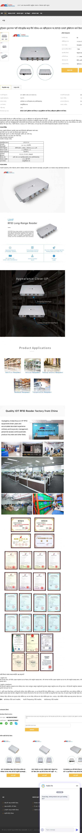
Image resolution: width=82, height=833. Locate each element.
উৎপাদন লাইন (37, 803)
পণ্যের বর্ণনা (16, 87)
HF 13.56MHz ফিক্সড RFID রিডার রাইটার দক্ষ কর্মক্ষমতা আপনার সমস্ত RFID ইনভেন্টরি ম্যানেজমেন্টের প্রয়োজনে (13, 771)
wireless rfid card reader (12, 699)
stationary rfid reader (51, 699)
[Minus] (77, 786)
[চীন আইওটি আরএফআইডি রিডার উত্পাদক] (7, 5)
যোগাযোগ (32, 730)
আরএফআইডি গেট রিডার (10, 806)
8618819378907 (13, 720)
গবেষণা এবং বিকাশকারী (40, 810)
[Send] (77, 830)
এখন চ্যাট (13, 775)
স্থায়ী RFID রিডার (9, 813)
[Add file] (42, 830)
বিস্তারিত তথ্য (5, 87)
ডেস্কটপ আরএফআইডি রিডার (11, 810)
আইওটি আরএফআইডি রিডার (11, 803)
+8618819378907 (11, 717)
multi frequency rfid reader (32, 699)
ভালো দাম (69, 70)
